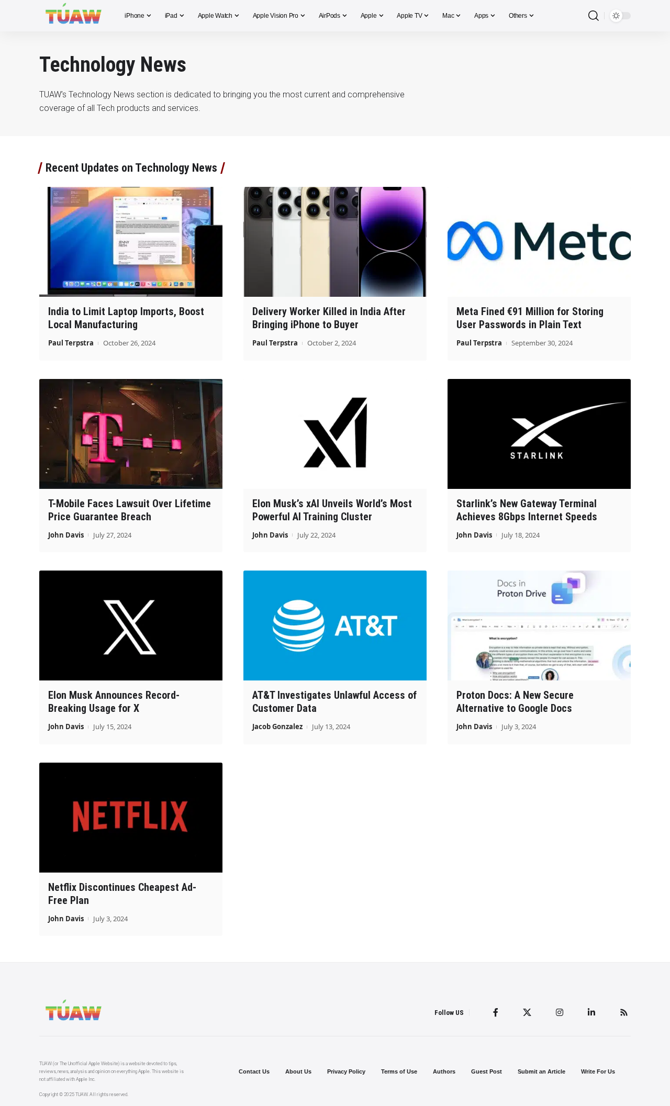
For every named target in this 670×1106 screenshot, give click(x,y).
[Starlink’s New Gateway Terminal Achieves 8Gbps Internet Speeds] (539, 434)
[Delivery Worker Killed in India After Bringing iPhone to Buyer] (335, 242)
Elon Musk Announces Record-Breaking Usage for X (114, 701)
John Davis (66, 535)
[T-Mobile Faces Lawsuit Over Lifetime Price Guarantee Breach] (130, 434)
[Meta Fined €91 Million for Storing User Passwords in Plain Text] (539, 242)
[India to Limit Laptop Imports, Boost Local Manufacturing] (130, 242)
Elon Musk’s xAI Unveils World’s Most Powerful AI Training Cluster (332, 510)
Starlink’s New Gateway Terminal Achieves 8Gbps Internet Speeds (526, 510)
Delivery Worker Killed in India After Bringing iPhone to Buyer (329, 318)
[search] (593, 16)
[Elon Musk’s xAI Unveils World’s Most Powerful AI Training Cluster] (335, 434)
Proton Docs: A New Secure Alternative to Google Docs (515, 701)
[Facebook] (495, 1012)
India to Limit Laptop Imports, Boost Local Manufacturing (126, 318)
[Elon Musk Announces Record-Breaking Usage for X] (130, 625)
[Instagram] (559, 1012)
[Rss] (624, 1012)
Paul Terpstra (71, 343)
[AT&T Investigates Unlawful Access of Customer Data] (335, 625)
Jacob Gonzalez (277, 726)
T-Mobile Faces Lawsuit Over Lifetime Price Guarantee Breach (129, 510)
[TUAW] (73, 15)
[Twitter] (527, 1012)
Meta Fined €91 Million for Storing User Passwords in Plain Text (530, 318)
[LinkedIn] (591, 1012)
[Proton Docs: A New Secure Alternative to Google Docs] (539, 625)
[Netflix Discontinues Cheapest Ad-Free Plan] (130, 818)
